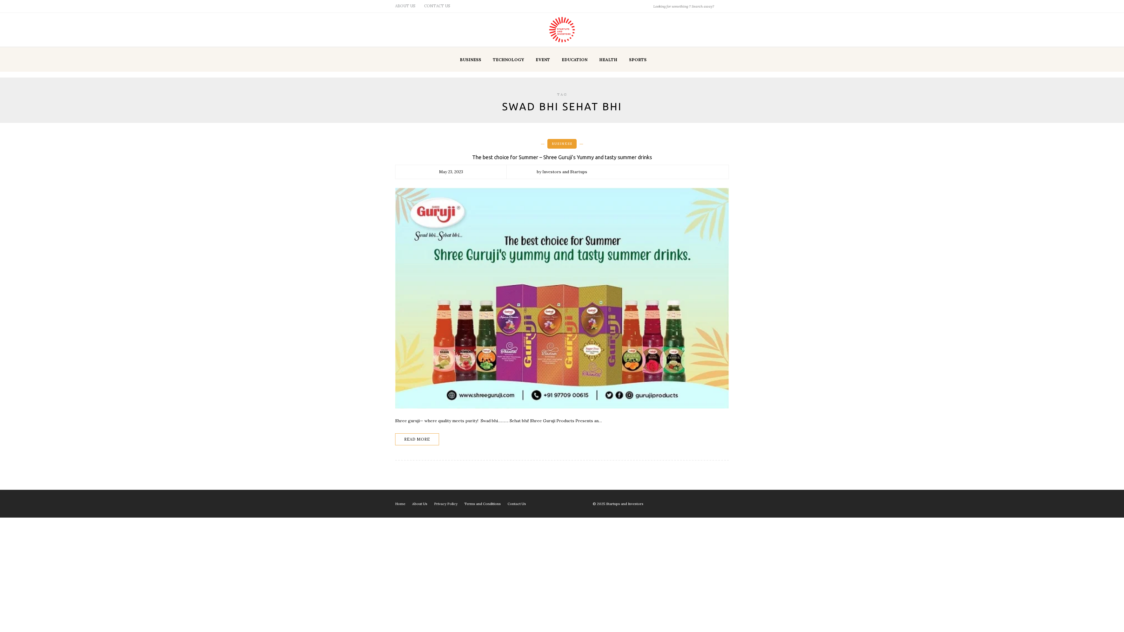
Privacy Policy (446, 504)
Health (608, 59)
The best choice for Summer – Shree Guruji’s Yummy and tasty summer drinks (562, 157)
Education (574, 59)
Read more (417, 439)
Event (543, 59)
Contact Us (437, 6)
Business (470, 59)
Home (400, 504)
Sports (638, 59)
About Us (405, 6)
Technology (508, 59)
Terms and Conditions (482, 504)
